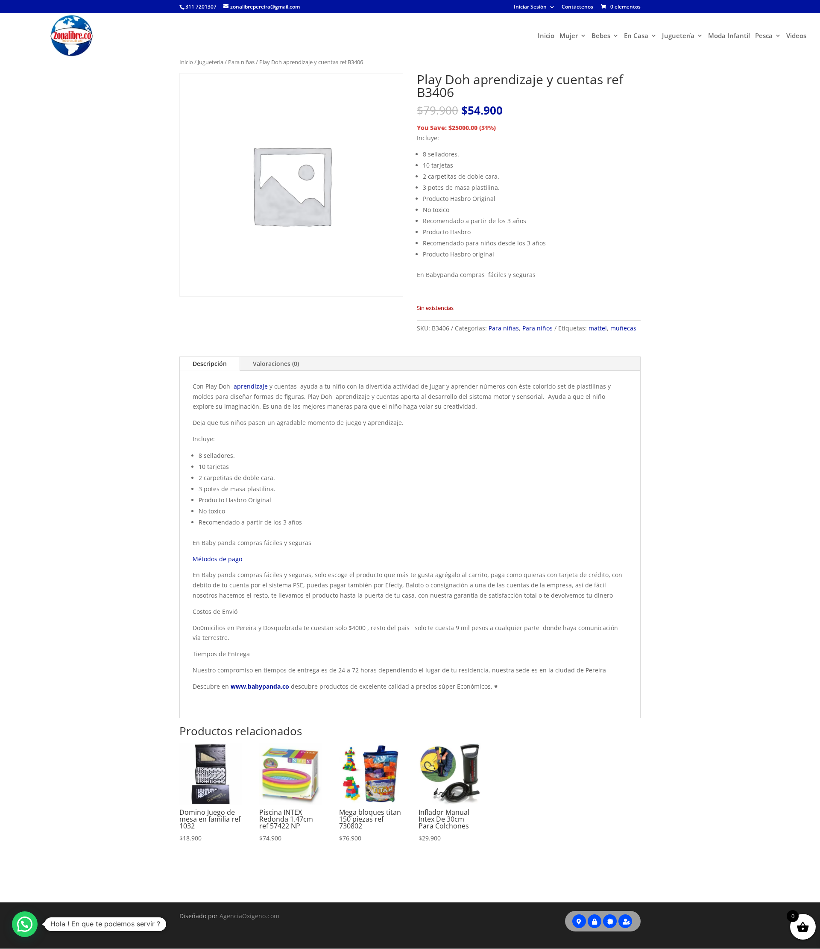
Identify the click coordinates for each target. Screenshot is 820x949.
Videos (796, 36)
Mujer (568, 36)
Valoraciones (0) (276, 364)
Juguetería (678, 36)
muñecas (623, 328)
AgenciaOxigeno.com (249, 916)
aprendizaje (251, 386)
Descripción (210, 364)
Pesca (764, 36)
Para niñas (241, 62)
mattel (598, 328)
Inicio (546, 36)
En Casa (636, 36)
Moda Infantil (729, 36)
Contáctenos (577, 7)
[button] (25, 924)
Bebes (601, 36)
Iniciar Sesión (530, 7)
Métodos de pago (217, 559)
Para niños (537, 328)
